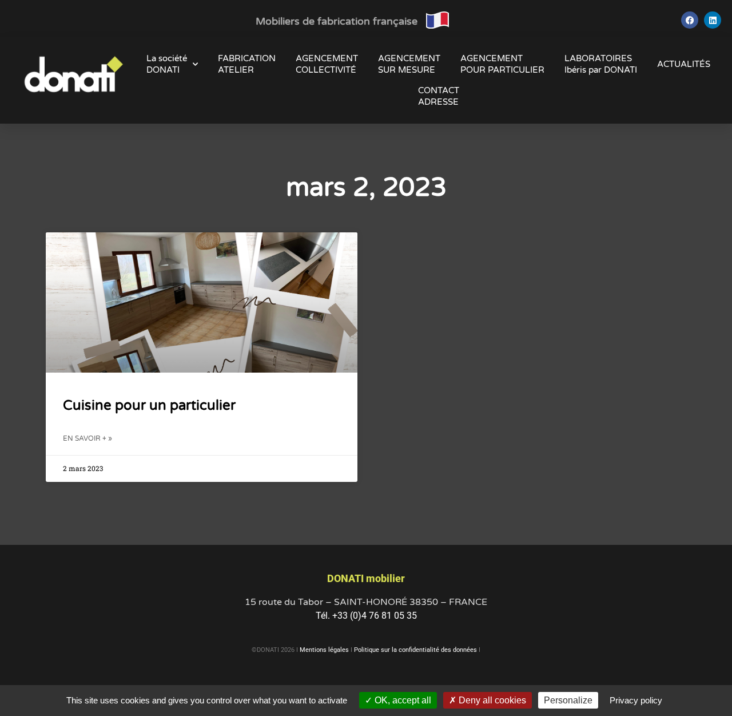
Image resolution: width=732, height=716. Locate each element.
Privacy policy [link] (636, 700)
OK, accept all (401, 700)
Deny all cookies (491, 700)
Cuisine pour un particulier (149, 405)
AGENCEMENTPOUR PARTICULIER (502, 64)
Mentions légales (324, 650)
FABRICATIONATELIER (247, 64)
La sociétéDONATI (166, 64)
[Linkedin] (712, 20)
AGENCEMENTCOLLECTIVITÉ (327, 64)
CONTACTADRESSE (438, 96)
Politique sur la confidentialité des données (415, 650)
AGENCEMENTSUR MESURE (409, 64)
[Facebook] (689, 20)
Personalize (568, 700)
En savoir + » (87, 438)
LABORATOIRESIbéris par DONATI (600, 64)
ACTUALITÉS (683, 64)
